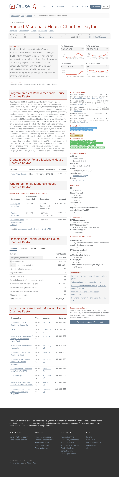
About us (89, 448)
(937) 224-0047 (79, 180)
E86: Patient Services (97, 37)
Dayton (29, 16)
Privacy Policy (32, 463)
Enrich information (42, 445)
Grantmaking (24, 31)
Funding (34, 31)
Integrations (91, 445)
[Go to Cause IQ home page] (22, 6)
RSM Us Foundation (81, 104)
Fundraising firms (67, 448)
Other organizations (68, 454)
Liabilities (43, 248)
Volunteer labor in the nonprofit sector (86, 282)
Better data (90, 440)
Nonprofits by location (18, 440)
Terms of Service (16, 463)
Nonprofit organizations (70, 445)
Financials (43, 31)
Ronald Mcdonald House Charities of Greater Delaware (20, 361)
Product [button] (60, 6)
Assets (33, 248)
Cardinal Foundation (81, 122)
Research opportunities (44, 440)
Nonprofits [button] (47, 6)
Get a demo (96, 7)
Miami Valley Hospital (18, 174)
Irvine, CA (46, 336)
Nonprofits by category (19, 437)
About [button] (84, 6)
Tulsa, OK (46, 352)
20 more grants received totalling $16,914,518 (33, 229)
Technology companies (70, 440)
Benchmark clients (42, 442)
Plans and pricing (41, 448)
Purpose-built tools (93, 442)
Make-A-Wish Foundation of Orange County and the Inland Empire (21, 338)
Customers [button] (72, 6)
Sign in (105, 7)
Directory (15, 16)
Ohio (22, 16)
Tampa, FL (47, 322)
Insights (89, 437)
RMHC (12, 329)
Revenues (13, 248)
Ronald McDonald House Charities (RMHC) (17, 222)
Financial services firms (70, 442)
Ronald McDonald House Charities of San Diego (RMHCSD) (20, 391)
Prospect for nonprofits (44, 437)
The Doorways (16, 375)
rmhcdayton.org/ (79, 176)
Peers (51, 31)
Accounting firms (67, 437)
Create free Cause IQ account (90, 322)
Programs (13, 31)
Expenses (24, 248)
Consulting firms (67, 451)
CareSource (78, 111)
